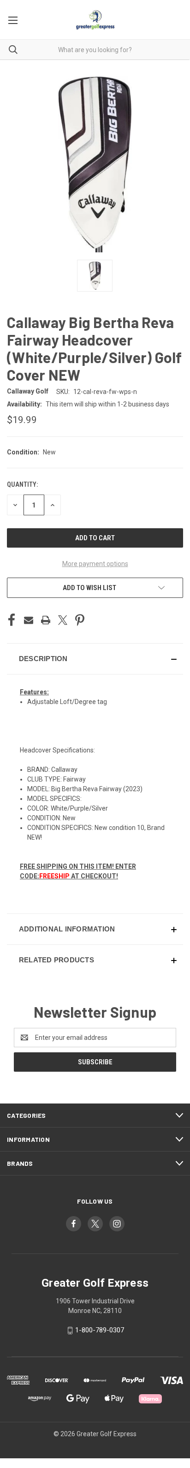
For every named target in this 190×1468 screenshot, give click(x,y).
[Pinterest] (79, 620)
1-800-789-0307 (99, 1330)
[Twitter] (62, 620)
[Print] (45, 620)
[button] (95, 658)
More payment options (95, 563)
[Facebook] (11, 620)
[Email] (28, 620)
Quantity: (22, 484)
